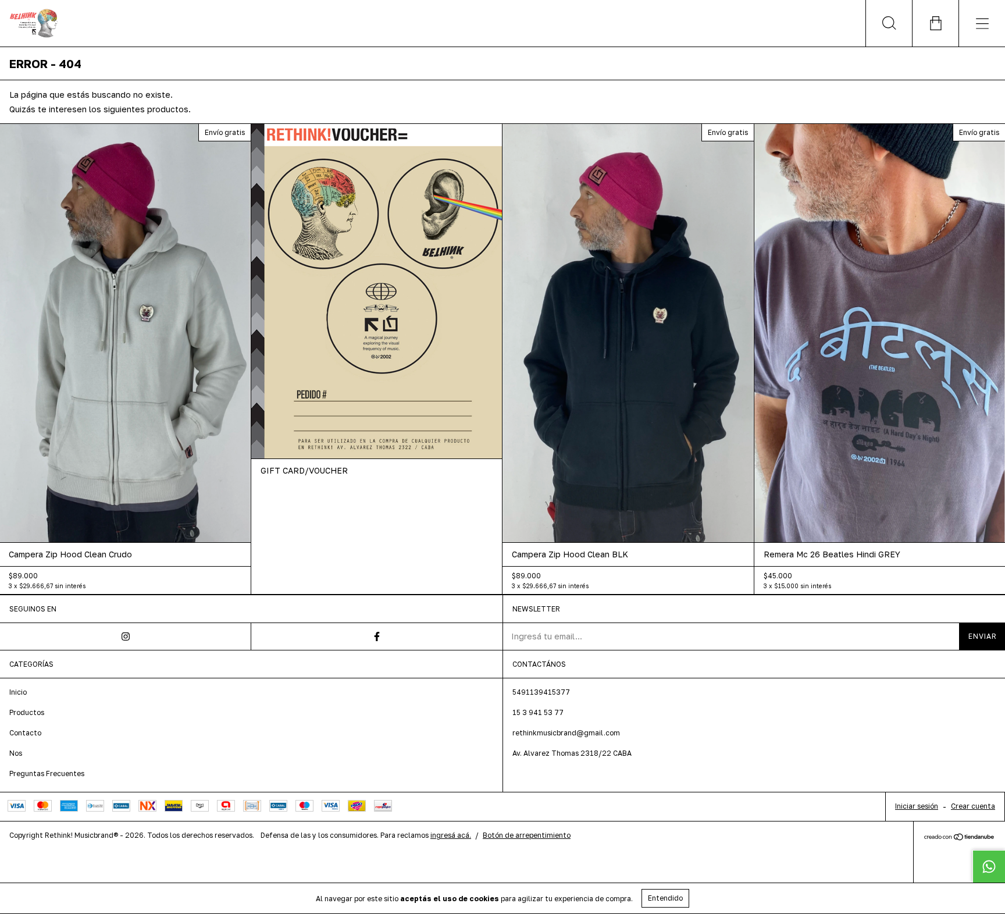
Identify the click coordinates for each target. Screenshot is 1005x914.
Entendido (665, 898)
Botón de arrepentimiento (527, 835)
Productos (26, 712)
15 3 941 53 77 (538, 712)
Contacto (25, 732)
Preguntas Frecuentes (46, 773)
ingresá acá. (450, 835)
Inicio (18, 692)
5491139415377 (541, 692)
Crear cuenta (973, 806)
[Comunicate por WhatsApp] (988, 866)
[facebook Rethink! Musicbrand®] (377, 636)
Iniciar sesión (916, 806)
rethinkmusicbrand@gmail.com (566, 732)
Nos (15, 753)
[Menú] (981, 23)
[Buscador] (888, 23)
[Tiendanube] (959, 837)
